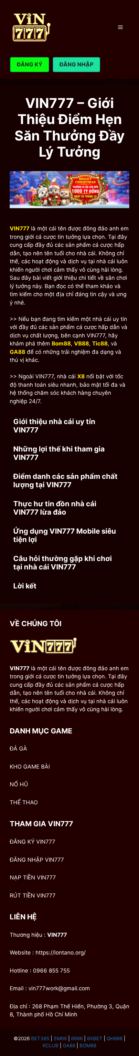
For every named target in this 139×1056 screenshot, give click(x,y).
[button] (69, 426)
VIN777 (57, 935)
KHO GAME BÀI (30, 766)
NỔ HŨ (19, 784)
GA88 (69, 1045)
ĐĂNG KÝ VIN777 (32, 841)
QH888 (115, 1038)
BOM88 (88, 1045)
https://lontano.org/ (61, 952)
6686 (77, 1038)
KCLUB (51, 1045)
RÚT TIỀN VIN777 (33, 895)
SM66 (60, 1038)
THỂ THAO (24, 802)
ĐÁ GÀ (18, 748)
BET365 (40, 1038)
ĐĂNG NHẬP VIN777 (37, 860)
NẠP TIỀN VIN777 (33, 877)
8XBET (94, 1038)
